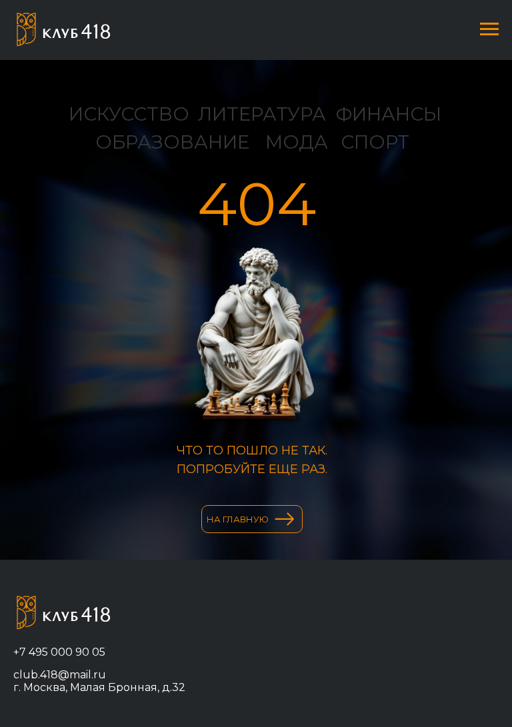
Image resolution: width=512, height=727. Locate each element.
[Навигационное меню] (489, 29)
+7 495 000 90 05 (59, 652)
